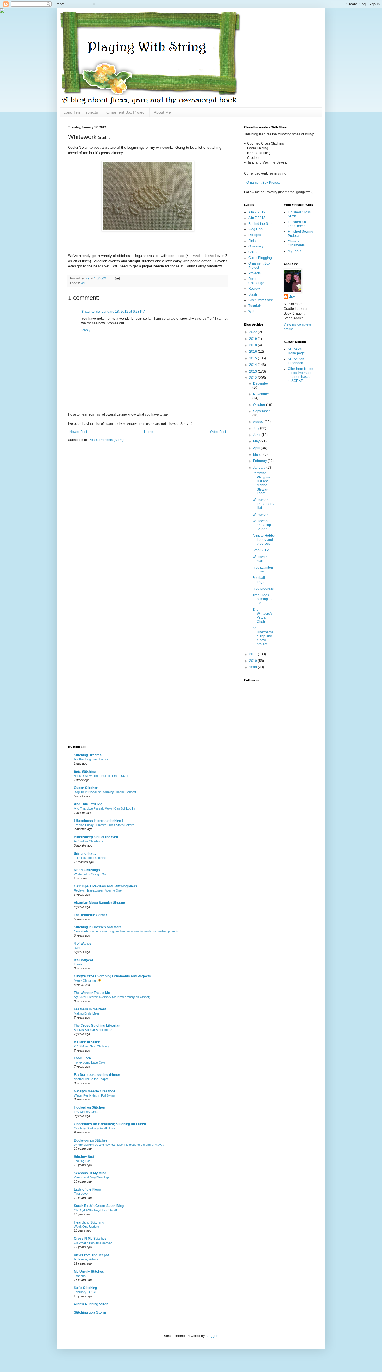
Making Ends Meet (86, 1013)
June (257, 435)
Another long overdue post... (93, 759)
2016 (253, 351)
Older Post (218, 432)
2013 (253, 371)
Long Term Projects (80, 112)
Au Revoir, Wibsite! (86, 1259)
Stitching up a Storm (90, 1312)
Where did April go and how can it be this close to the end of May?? (119, 1144)
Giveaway (255, 246)
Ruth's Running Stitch (91, 1304)
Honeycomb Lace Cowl (89, 1062)
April (257, 448)
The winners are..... (87, 1111)
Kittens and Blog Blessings (92, 1177)
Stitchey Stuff (84, 1157)
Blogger (211, 1336)
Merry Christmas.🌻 (88, 980)
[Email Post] (117, 278)
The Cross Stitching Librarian (97, 1025)
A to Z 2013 (256, 218)
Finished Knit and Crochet (298, 224)
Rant (77, 947)
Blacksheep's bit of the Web (96, 837)
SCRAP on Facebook (296, 361)
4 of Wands (82, 944)
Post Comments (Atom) (106, 440)
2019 (253, 339)
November (261, 394)
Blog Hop (255, 229)
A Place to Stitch (87, 1042)
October (259, 405)
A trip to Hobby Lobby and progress (264, 540)
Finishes (254, 241)
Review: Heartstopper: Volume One (98, 890)
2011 (253, 654)
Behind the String (261, 224)
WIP (83, 283)
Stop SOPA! (261, 550)
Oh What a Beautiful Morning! (93, 1242)
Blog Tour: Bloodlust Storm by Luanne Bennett (105, 792)
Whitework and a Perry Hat (263, 504)
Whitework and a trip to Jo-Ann (264, 525)
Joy (292, 297)
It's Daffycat (83, 960)
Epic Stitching (85, 772)
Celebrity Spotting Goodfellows (94, 1128)
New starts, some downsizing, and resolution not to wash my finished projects (126, 931)
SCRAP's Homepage (296, 351)
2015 (253, 358)
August (259, 422)
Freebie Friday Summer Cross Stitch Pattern (104, 825)
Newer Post (78, 432)
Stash (252, 294)
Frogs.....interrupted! (263, 569)
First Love (81, 1193)
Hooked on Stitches (89, 1107)
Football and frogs (262, 580)
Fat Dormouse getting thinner (97, 1075)
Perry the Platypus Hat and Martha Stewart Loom (261, 483)
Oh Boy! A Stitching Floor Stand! (95, 1210)
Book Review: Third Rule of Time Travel (101, 775)
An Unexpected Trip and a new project (263, 636)
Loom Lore (82, 1058)
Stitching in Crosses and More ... (99, 927)
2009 (253, 667)
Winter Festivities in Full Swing (94, 1095)
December (261, 383)
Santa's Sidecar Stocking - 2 (93, 1029)
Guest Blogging (260, 258)
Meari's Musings (87, 870)
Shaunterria (90, 311)
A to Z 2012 (256, 212)
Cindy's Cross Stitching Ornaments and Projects (112, 976)
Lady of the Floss (87, 1189)
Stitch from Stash (261, 300)
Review (254, 289)
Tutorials (254, 306)
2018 (253, 345)
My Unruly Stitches (89, 1272)
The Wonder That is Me (92, 993)
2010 (253, 661)
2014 (253, 365)
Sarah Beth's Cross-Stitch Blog (99, 1206)
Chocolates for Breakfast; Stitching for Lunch (110, 1124)
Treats (78, 964)
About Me (162, 112)
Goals (252, 252)
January (259, 468)
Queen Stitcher (86, 788)
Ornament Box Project (125, 112)
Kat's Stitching (85, 1288)
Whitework (260, 515)
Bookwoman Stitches (91, 1140)
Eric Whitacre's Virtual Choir (262, 616)
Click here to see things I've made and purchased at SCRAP (300, 375)
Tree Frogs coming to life (262, 599)
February (260, 461)
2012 (253, 378)
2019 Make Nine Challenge (92, 1046)
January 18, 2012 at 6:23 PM (123, 311)
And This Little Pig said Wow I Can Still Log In (104, 808)
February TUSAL (85, 1292)
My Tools (294, 251)
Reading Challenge (256, 281)
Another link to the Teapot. (91, 1079)
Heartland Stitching (89, 1222)
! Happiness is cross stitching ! (98, 821)
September (261, 411)
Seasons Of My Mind (90, 1173)
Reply (85, 330)
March (258, 454)
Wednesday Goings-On (90, 874)
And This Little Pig (88, 804)
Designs (254, 235)
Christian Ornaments (296, 243)
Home (148, 432)
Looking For (82, 1161)
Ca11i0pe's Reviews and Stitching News (105, 886)
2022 (253, 332)
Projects (254, 273)
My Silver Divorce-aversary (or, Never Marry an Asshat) (112, 997)
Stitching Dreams (88, 755)
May (256, 441)
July (256, 428)
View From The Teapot (91, 1255)
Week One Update (86, 1226)
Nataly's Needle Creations (94, 1091)
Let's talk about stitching (90, 857)
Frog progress (263, 588)
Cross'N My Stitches (90, 1239)
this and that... (85, 853)
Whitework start (260, 559)
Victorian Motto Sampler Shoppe (99, 903)
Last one (80, 1275)
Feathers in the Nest (90, 1009)
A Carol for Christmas (88, 841)
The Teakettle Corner (90, 915)
